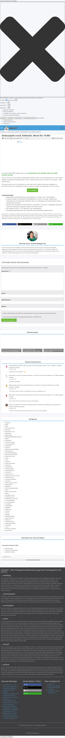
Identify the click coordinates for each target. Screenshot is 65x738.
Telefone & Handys (10, 523)
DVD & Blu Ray (9, 451)
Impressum (6, 123)
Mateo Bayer (12, 375)
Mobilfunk (8, 486)
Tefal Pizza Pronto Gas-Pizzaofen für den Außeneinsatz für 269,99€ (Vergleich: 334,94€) (11, 351)
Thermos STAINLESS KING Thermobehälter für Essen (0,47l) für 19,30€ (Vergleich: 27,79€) (31, 351)
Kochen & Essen (9, 477)
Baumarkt (7, 430)
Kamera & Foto (9, 474)
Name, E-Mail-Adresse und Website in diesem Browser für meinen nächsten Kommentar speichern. (30, 313)
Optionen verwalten (8, 110)
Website (3, 306)
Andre (10, 404)
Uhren (7, 527)
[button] (32, 49)
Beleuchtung (8, 435)
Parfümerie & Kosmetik (11, 498)
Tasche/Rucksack (9, 521)
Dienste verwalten (8, 111)
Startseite (3, 132)
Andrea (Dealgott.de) (17, 138)
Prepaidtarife (8, 506)
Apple (6, 424)
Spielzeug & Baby (10, 516)
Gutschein (8, 465)
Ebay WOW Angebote (11, 453)
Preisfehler (8, 504)
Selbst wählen (18, 118)
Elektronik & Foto (10, 456)
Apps (6, 426)
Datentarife (8, 445)
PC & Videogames (10, 500)
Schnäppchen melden (54, 687)
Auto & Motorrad (10, 428)
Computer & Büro (10, 442)
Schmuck (7, 511)
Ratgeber (7, 507)
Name (3, 293)
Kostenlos (8, 481)
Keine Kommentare (58, 138)
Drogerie (7, 447)
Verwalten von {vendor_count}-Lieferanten (15, 113)
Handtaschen (8, 467)
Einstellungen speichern (29, 118)
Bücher (7, 438)
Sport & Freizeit (9, 518)
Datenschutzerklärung (9, 121)
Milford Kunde (13, 385)
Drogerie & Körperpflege (12, 449)
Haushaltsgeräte (9, 470)
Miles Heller (12, 395)
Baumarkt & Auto (10, 431)
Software (7, 514)
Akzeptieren (4, 118)
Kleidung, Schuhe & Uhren (12, 475)
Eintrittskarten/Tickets (11, 454)
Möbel (7, 493)
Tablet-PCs (8, 520)
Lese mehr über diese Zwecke (11, 115)
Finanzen (7, 461)
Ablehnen (10, 118)
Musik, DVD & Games (11, 491)
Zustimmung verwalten (6, 737)
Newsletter (51, 689)
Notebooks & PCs (10, 497)
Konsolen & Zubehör (10, 479)
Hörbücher (8, 472)
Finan (6, 460)
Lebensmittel (8, 484)
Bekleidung (8, 433)
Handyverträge (9, 468)
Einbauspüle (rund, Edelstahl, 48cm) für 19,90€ (26, 135)
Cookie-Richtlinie (8, 120)
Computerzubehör (10, 444)
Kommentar (5, 271)
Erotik (6, 458)
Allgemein (8, 422)
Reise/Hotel (8, 509)
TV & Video (8, 525)
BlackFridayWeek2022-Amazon (13, 437)
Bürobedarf (8, 440)
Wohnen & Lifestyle (10, 528)
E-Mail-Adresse (6, 300)
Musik (6, 490)
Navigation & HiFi (10, 495)
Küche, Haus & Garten (13, 132)
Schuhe (7, 513)
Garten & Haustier (10, 463)
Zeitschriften (8, 530)
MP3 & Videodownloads (11, 488)
